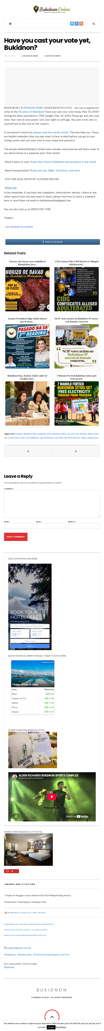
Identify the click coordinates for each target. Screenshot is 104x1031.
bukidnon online (44, 434)
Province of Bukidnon (30, 111)
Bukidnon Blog (24, 954)
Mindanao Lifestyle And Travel (26, 913)
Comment (9, 488)
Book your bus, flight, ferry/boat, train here (55, 170)
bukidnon (19, 434)
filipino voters (93, 434)
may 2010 (59, 438)
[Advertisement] (53, 86)
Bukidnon (52, 990)
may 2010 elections (72, 438)
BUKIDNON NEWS (32, 107)
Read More (61, 1027)
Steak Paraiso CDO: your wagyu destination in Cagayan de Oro (29, 924)
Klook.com (11, 187)
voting (83, 438)
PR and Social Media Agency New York (51, 954)
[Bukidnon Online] (52, 9)
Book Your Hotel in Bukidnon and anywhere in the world (63, 161)
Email (39, 521)
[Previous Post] (28, 451)
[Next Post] (76, 451)
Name (7, 521)
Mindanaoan (10, 954)
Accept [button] (51, 1027)
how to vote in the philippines (27, 438)
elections (83, 434)
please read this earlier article (50, 132)
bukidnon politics (59, 434)
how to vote (9, 438)
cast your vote (73, 434)
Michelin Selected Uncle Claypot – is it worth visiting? (26, 930)
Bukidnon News (30, 56)
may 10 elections (47, 438)
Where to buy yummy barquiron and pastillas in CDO (25, 935)
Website (71, 521)
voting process (92, 438)
